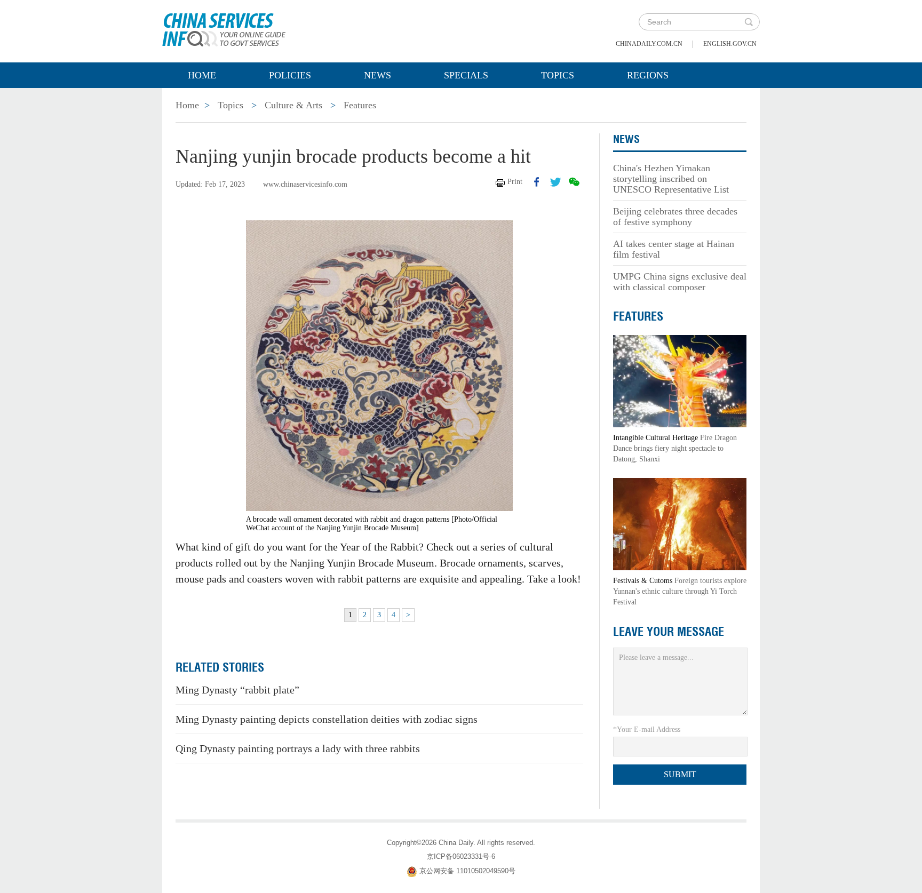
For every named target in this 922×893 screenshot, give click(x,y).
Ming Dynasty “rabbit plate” (237, 690)
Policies (290, 75)
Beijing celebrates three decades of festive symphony (675, 216)
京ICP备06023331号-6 (461, 856)
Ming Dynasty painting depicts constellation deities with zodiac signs (327, 719)
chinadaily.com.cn (649, 43)
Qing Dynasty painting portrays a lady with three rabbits (298, 748)
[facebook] (536, 182)
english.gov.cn (730, 43)
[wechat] (574, 182)
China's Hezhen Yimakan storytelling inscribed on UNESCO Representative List (671, 179)
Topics (557, 75)
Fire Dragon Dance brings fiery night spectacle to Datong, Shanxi (675, 448)
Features (360, 105)
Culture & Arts (293, 105)
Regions (648, 75)
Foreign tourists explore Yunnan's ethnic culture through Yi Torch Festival (679, 591)
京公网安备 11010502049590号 (467, 871)
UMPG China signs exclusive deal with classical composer (679, 281)
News (377, 75)
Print (514, 182)
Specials (466, 75)
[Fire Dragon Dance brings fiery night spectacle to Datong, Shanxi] (679, 381)
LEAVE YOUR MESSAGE (668, 632)
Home (202, 75)
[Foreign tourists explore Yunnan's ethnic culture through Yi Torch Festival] (679, 524)
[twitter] (555, 182)
